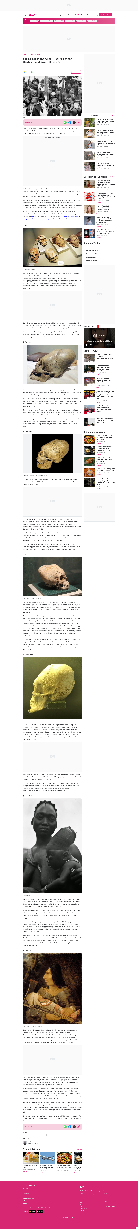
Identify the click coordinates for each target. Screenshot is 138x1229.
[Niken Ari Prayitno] (25, 1143)
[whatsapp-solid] (65, 122)
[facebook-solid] (69, 122)
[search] (97, 15)
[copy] (78, 122)
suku (51, 216)
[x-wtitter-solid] (74, 122)
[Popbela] (30, 15)
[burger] (114, 15)
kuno (33, 216)
